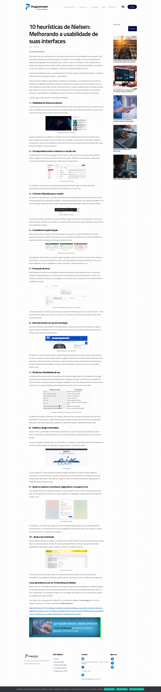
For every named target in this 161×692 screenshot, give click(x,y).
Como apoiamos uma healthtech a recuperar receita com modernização (123, 120)
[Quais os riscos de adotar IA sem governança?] (125, 136)
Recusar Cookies (122, 689)
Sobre (103, 7)
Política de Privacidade (136, 689)
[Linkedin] (112, 667)
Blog (30, 47)
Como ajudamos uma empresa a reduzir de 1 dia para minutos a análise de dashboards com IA (124, 90)
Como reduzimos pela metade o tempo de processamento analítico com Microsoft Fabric (124, 61)
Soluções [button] (82, 7)
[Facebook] (112, 658)
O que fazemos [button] (69, 7)
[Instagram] (112, 663)
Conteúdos (95, 7)
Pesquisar (116, 24)
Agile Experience (67, 603)
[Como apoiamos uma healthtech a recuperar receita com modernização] (125, 107)
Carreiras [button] (111, 7)
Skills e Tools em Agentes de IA (122, 179)
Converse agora (84, 600)
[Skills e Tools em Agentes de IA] (125, 166)
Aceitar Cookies (109, 689)
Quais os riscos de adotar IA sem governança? (122, 150)
